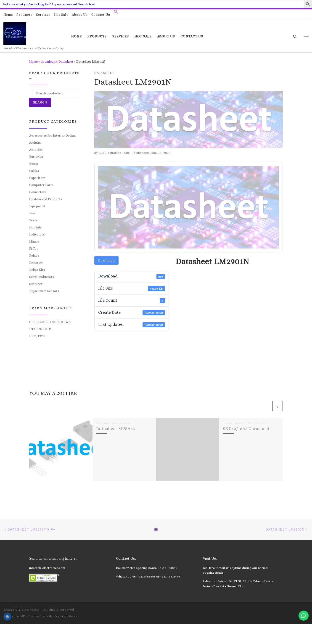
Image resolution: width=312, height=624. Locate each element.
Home (33, 61)
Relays (34, 255)
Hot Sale (35, 227)
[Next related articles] (277, 406)
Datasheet (65, 61)
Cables (34, 171)
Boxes (33, 164)
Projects (38, 336)
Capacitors (37, 178)
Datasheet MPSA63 (115, 428)
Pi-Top (34, 248)
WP (23, 616)
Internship (40, 329)
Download (106, 260)
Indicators (37, 234)
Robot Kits (37, 270)
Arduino (35, 142)
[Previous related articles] (267, 406)
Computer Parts (41, 185)
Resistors (36, 262)
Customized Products (45, 199)
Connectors (37, 192)
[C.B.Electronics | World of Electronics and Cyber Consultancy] (14, 33)
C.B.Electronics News (50, 322)
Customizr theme (65, 616)
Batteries (36, 156)
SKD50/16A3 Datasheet (246, 428)
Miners (34, 241)
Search (40, 102)
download (48, 61)
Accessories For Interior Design (52, 135)
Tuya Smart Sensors (44, 291)
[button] (116, 13)
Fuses (33, 220)
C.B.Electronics (27, 609)
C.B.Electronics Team (114, 153)
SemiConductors (41, 277)
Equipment (37, 206)
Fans (32, 213)
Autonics (35, 149)
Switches (35, 284)
